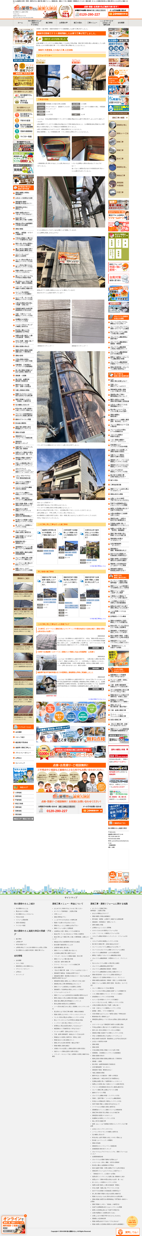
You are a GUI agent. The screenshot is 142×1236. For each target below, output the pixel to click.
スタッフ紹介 (20, 737)
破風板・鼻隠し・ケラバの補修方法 (103, 1011)
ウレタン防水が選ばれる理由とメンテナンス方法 (23, 260)
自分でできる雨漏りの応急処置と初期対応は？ (118, 554)
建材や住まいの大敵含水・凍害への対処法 (23, 385)
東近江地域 (19, 803)
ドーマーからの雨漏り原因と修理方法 (23, 531)
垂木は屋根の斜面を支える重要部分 (65, 1003)
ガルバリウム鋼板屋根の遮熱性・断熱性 (118, 342)
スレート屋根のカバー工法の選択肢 (119, 425)
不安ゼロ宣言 (20, 917)
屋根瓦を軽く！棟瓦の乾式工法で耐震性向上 (118, 519)
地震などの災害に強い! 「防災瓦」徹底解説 (118, 529)
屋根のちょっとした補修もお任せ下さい (66, 925)
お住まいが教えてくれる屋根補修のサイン (118, 405)
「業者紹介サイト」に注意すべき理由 (118, 646)
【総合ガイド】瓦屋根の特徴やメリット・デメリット (108, 977)
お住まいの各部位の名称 (23, 198)
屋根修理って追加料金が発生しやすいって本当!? (118, 631)
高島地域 (18, 811)
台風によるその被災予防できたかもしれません (119, 499)
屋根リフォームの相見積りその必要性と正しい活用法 (119, 587)
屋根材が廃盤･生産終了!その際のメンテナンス (23, 458)
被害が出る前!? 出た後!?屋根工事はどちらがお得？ (119, 607)
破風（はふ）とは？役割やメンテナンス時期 (23, 569)
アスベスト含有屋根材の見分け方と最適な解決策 (23, 414)
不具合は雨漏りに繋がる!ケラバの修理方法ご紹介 (24, 239)
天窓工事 (120, 192)
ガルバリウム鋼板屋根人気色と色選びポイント (118, 348)
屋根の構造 (19, 229)
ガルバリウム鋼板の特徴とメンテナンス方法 (23, 493)
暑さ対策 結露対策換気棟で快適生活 (22, 380)
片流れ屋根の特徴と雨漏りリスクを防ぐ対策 (23, 360)
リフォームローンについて (62, 992)
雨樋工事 (120, 150)
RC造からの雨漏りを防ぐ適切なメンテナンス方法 (24, 520)
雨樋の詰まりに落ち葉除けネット (64, 1040)
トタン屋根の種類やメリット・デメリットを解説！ (107, 994)
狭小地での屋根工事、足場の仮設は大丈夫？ (105, 944)
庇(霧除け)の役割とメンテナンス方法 (22, 320)
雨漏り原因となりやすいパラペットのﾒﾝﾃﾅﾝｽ (23, 271)
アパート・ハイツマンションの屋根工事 (118, 715)
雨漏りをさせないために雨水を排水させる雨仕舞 (23, 394)
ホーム (20, 23)
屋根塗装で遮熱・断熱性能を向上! (118, 549)
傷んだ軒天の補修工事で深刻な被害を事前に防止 (23, 249)
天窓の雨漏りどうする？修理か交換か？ (23, 537)
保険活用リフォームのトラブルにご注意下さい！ (107, 1171)
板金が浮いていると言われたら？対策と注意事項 (119, 626)
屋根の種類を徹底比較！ (115, 415)
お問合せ (18, 758)
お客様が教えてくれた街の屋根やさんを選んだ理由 (31, 947)
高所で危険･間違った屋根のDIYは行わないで (105, 1104)
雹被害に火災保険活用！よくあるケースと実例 (118, 564)
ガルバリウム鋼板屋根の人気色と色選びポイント (107, 972)
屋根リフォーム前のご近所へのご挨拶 (117, 592)
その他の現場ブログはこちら (97, 699)
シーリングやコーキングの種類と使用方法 (23, 325)
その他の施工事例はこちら (98, 566)
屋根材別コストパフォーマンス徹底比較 (23, 437)
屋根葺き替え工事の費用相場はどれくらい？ (118, 395)
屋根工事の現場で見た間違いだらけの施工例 (118, 534)
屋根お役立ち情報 (116, 494)
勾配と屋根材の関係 (22, 390)
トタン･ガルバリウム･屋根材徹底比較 (23, 477)
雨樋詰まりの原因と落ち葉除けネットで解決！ (119, 700)
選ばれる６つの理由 (22, 911)
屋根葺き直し (122, 167)
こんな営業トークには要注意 (118, 612)
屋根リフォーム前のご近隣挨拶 (63, 928)
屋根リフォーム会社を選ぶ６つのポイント (119, 489)
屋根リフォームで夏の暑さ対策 (63, 959)
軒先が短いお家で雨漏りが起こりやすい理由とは (23, 409)
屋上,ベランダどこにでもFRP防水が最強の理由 (24, 276)
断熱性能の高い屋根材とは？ (20, 542)
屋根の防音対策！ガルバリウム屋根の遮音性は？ (119, 368)
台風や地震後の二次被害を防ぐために (118, 514)
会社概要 (121, 23)
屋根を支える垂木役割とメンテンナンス (23, 509)
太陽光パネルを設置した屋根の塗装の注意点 (118, 450)
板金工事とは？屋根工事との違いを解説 (23, 219)
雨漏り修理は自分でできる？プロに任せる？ (23, 213)
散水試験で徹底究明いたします (63, 944)
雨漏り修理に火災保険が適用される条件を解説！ (118, 559)
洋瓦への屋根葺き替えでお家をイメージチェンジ (23, 464)
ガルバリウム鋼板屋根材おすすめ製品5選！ (118, 353)
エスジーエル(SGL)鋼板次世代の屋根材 (23, 488)
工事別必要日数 (115, 485)
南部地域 (18, 796)
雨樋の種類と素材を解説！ (62, 1045)
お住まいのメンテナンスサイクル (102, 1129)
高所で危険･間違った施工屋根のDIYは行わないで (24, 504)
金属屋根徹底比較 (97, 1156)
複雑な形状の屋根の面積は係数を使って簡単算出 (107, 1058)
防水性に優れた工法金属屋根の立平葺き (22, 331)
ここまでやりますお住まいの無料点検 (106, 23)
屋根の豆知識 (20, 432)
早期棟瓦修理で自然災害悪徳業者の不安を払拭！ (23, 309)
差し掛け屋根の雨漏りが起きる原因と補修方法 (23, 371)
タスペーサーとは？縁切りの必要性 (22, 255)
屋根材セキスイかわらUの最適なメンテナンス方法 (119, 465)
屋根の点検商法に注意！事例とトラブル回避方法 (118, 621)
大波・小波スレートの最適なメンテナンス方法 (23, 314)
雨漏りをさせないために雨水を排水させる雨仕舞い (107, 1196)
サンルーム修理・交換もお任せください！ (118, 680)
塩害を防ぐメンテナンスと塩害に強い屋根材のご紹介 (108, 1176)
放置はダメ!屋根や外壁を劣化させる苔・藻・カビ (24, 453)
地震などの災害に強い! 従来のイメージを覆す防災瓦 (108, 1084)
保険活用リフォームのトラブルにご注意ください (119, 641)
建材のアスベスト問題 (23, 419)
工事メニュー (92, 23)
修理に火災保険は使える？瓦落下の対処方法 (119, 509)
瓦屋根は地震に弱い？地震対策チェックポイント (119, 524)
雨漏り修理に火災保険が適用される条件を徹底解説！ (108, 1224)
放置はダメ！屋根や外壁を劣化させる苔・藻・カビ (107, 1179)
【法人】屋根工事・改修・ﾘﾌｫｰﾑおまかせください (119, 724)
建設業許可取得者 (21, 742)
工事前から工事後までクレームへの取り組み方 (118, 597)
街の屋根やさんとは (22, 908)
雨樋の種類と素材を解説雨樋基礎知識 (23, 553)
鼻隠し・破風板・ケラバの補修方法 (23, 233)
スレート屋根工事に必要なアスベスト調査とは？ (23, 558)
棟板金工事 (121, 175)
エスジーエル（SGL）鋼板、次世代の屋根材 (105, 1162)
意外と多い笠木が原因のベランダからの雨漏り (23, 244)
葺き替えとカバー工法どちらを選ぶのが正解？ (118, 410)
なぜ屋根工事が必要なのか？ (118, 380)
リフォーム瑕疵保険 (22, 920)
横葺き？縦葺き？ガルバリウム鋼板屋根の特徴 (119, 358)
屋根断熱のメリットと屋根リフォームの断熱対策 (23, 547)
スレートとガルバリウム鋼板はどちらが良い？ (118, 322)
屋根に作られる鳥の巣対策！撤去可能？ (118, 705)
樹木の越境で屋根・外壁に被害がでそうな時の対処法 (119, 636)
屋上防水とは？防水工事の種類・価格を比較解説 (23, 282)
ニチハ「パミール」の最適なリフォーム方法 (105, 933)
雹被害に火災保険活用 (99, 1218)
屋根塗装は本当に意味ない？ (21, 208)
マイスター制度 (20, 925)
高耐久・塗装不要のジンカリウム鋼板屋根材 (23, 499)
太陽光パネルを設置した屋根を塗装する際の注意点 (69, 1048)
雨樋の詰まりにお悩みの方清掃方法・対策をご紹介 (119, 695)
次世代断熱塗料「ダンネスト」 (115, 544)
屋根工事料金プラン (60, 917)
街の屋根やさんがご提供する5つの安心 (34, 23)
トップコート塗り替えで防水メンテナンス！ (23, 564)
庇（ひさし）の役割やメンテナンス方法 (23, 526)
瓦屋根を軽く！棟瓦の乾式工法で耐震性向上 (105, 1078)
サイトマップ (20, 763)
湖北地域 (18, 814)
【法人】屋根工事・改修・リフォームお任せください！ (71, 970)
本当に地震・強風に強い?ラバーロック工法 (24, 341)
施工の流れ (78, 23)
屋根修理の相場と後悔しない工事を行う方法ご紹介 (69, 981)
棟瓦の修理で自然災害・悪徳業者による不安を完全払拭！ (109, 1038)
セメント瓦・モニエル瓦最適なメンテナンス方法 (23, 298)
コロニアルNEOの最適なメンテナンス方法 (118, 470)
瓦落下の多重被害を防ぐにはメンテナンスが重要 (118, 504)
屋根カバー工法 (122, 133)
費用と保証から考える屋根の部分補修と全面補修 (69, 998)
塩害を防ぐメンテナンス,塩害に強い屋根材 (24, 447)
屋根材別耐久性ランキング (21, 442)
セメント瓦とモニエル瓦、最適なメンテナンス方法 (107, 1002)
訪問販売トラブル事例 (118, 616)
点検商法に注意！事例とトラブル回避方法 (67, 931)
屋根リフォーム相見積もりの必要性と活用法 (67, 986)
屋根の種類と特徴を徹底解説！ (22, 193)
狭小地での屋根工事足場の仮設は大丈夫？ (118, 475)
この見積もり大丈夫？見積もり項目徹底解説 (118, 602)
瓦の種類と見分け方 (22, 405)
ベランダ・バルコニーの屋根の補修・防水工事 (68, 956)
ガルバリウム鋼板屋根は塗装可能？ (118, 337)
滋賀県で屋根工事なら (23, 747)
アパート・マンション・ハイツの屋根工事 (67, 964)
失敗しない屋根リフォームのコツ (118, 385)
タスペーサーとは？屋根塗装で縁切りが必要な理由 (107, 1024)
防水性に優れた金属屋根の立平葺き (103, 1165)
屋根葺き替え (122, 125)
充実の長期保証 (20, 922)
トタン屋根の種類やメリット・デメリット (118, 440)
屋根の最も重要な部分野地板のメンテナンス (23, 427)
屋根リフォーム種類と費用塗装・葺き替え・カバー (119, 420)
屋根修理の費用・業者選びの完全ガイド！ (23, 202)
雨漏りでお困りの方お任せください (65, 922)
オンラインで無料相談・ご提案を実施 (65, 911)
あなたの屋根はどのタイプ (100, 913)
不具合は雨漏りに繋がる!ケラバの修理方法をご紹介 (108, 1027)
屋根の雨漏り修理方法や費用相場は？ (23, 515)
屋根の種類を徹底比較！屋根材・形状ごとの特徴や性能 (109, 980)
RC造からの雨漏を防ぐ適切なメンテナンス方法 (106, 1101)
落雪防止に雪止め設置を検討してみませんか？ (68, 1026)
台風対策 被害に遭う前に (61, 947)
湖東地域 (18, 807)
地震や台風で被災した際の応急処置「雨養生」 (23, 336)
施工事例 (49, 23)
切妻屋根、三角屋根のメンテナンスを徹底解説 (23, 365)
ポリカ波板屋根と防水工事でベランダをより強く (119, 690)
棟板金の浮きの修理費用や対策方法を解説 (23, 224)
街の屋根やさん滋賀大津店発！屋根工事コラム (30, 950)
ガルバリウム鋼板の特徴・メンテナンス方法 (105, 1095)
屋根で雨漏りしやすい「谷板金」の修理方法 (23, 400)
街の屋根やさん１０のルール (25, 914)
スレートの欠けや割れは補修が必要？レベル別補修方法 (109, 991)
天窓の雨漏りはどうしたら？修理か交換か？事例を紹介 (109, 1014)
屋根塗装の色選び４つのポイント (116, 539)
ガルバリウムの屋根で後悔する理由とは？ (23, 482)
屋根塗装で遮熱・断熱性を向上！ (102, 1070)
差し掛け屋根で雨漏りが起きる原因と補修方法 (106, 1193)
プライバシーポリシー (23, 753)
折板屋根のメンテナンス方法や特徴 (103, 996)
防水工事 (120, 159)
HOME (39, 29)
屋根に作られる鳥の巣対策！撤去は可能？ (67, 1043)
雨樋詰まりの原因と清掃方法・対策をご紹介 (67, 1037)
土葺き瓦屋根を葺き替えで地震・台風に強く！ (23, 304)
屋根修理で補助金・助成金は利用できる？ (118, 569)
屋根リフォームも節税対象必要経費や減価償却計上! (119, 729)
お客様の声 (63, 23)
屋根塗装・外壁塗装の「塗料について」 (104, 922)
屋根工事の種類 (118, 118)
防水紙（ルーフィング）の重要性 (102, 1140)
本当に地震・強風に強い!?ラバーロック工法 (105, 1188)
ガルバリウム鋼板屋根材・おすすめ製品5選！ (106, 952)
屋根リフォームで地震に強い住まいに (65, 950)
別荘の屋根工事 (115, 720)
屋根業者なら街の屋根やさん (25, 966)
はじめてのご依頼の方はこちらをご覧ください (68, 908)
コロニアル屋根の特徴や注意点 (116, 435)
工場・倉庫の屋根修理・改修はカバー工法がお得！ (119, 685)
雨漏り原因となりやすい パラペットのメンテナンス (70, 1014)
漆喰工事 (120, 142)
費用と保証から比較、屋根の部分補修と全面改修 (119, 400)
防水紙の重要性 (20, 423)
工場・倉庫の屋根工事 (118, 710)
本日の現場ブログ (21, 944)
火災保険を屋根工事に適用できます (65, 953)
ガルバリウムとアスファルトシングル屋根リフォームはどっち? (24, 470)
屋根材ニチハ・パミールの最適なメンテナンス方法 (119, 460)
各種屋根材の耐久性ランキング (101, 1149)
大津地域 (18, 792)
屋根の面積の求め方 (22, 346)
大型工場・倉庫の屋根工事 (62, 961)
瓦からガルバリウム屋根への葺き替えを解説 (118, 332)
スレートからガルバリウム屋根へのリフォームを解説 (119, 327)
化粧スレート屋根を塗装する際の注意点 (117, 455)
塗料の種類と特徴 (118, 749)
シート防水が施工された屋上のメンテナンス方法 (23, 266)
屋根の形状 (19, 355)
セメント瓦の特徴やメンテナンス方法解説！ (23, 293)
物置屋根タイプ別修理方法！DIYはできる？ (118, 675)
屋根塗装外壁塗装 (120, 184)
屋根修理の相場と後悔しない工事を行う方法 (118, 390)
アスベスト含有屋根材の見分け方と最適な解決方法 (107, 1087)
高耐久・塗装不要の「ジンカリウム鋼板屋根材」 (107, 1098)
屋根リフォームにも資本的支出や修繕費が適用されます (71, 995)
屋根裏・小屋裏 (20, 375)
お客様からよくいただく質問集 (101, 927)
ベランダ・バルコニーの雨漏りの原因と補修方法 (23, 287)
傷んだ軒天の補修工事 (99, 1121)
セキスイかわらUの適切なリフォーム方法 (105, 930)
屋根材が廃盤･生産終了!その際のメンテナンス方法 (107, 1033)
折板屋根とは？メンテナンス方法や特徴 (118, 445)
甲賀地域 (18, 800)
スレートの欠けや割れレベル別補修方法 (118, 430)
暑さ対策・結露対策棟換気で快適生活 (103, 1064)
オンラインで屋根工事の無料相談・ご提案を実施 (118, 581)
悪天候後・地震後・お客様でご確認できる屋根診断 (107, 919)
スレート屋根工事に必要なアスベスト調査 (105, 1090)
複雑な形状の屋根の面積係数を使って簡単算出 (23, 351)
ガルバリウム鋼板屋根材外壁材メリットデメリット (119, 363)
